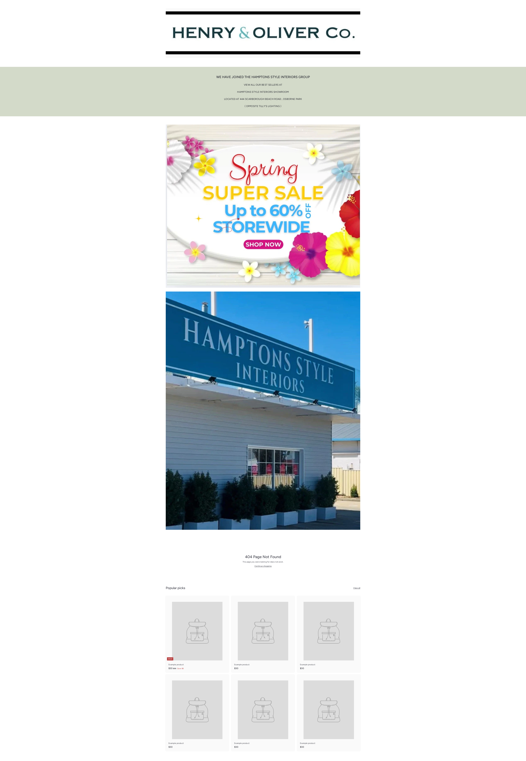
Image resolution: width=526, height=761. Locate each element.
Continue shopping (263, 566)
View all (356, 588)
